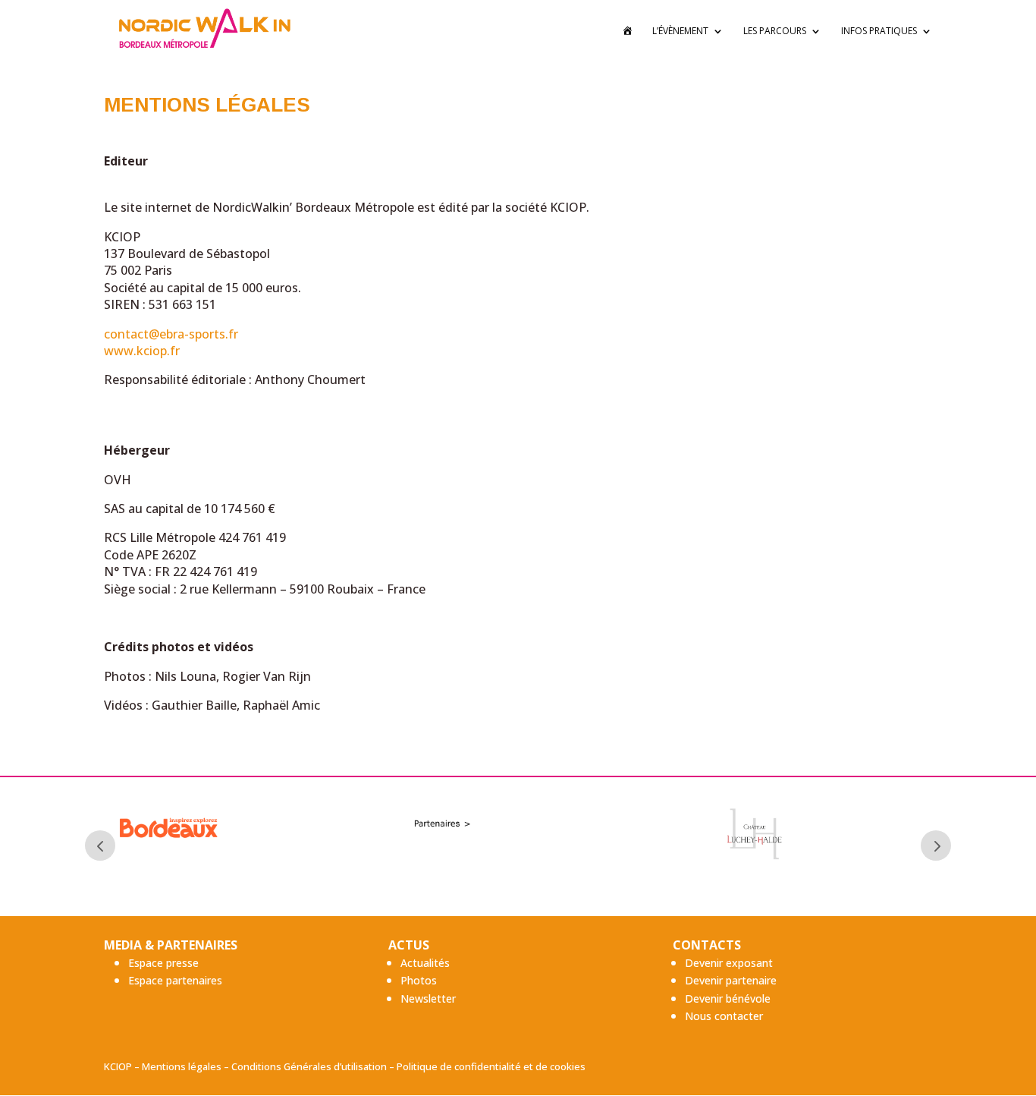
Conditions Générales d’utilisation (309, 1066)
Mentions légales (181, 1066)
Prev (100, 845)
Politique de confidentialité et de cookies (491, 1066)
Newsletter (428, 998)
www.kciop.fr (142, 350)
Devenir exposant (729, 963)
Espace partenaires (175, 980)
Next (936, 845)
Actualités (425, 963)
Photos (418, 980)
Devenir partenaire (731, 980)
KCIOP (118, 1066)
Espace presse (163, 963)
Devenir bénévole (728, 998)
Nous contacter (724, 1016)
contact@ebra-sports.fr (171, 334)
